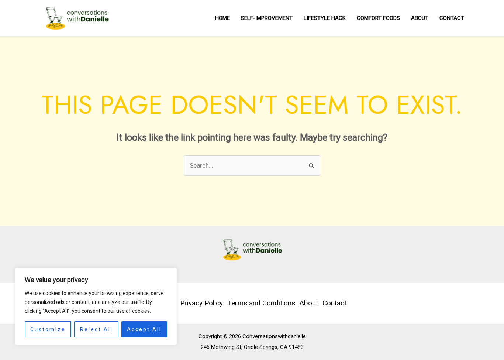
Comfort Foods (378, 18)
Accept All (144, 329)
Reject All (96, 329)
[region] (96, 306)
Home (222, 18)
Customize (48, 329)
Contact (451, 18)
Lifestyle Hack (325, 18)
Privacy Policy (201, 303)
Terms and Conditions (261, 303)
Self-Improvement (267, 18)
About (419, 18)
